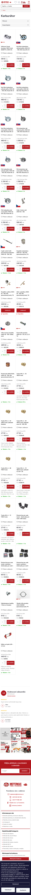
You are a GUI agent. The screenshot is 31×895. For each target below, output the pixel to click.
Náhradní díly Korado (8, 846)
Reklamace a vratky (7, 826)
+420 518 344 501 (17, 797)
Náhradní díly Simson (8, 837)
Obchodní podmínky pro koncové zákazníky (13, 815)
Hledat (26, 6)
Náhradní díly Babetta (8, 833)
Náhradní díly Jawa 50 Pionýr (10, 835)
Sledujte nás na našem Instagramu (5, 734)
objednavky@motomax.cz (17, 794)
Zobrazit (8, 310)
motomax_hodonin (17, 805)
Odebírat (25, 771)
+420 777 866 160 (17, 800)
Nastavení (15, 884)
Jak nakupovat (6, 822)
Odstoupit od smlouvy (15, 858)
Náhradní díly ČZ (7, 844)
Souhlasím (23, 890)
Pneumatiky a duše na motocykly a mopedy (13, 848)
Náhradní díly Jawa (7, 840)
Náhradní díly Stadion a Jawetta (10, 842)
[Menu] (29, 2)
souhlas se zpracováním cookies (12, 874)
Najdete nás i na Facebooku (17, 803)
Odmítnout (8, 890)
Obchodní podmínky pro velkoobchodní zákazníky (14, 817)
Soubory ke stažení (7, 824)
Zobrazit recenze (11, 696)
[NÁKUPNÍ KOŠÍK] (25, 2)
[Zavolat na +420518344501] (19, 2)
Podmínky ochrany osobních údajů (11, 820)
